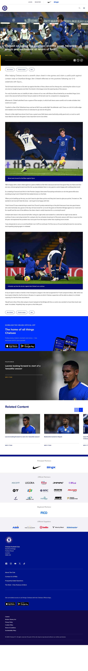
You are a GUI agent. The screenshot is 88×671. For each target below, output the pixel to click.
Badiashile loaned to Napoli (53, 436)
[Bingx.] (56, 2)
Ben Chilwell (10, 69)
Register (38, 2)
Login (30, 2)
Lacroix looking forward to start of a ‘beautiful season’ (22, 436)
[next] (81, 410)
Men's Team (8, 55)
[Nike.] (49, 2)
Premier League (22, 69)
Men (32, 69)
